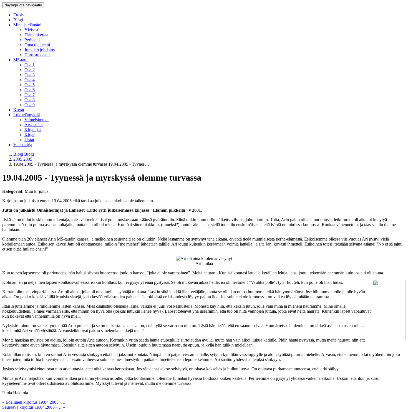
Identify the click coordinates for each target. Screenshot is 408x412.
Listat (29, 139)
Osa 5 (29, 84)
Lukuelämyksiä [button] (26, 114)
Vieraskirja (22, 144)
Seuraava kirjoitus (33, 407)
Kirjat (29, 134)
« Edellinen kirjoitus (34, 402)
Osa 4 (29, 79)
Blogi (18, 19)
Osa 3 (29, 74)
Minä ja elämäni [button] (27, 24)
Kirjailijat (32, 129)
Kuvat (18, 109)
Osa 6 (29, 89)
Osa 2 (29, 69)
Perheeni (32, 39)
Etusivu (20, 14)
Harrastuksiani (37, 54)
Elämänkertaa (36, 34)
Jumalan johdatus (39, 49)
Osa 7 (29, 94)
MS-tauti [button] (21, 59)
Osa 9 (29, 104)
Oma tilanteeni (37, 44)
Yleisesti (31, 29)
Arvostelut (33, 124)
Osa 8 (29, 99)
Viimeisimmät (36, 119)
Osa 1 (29, 64)
